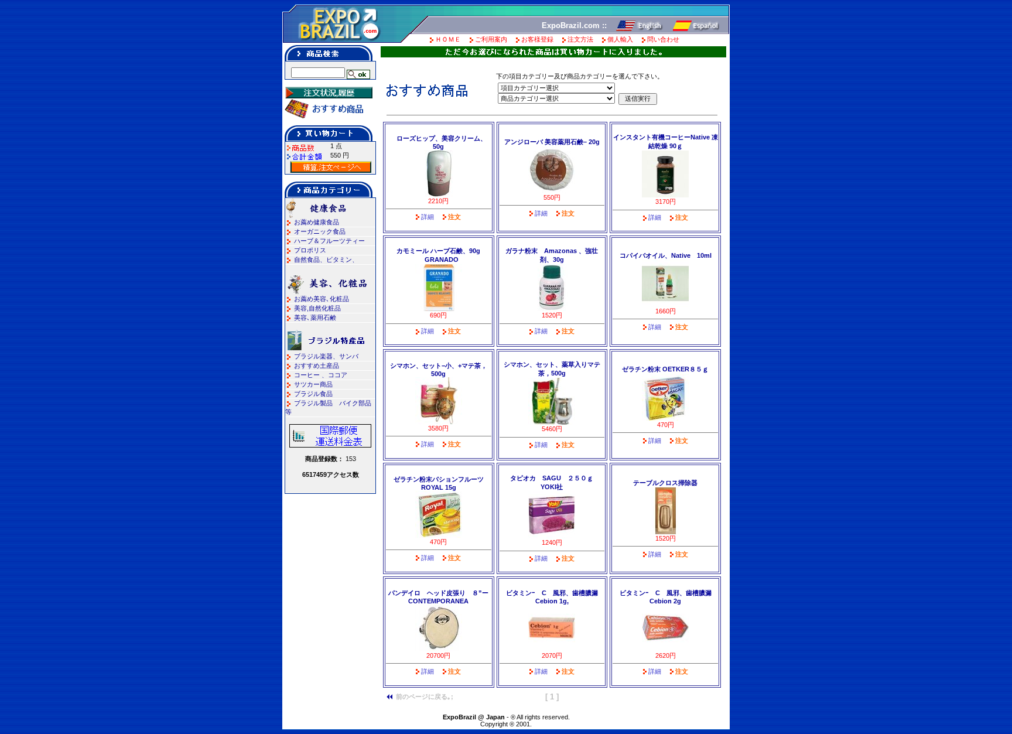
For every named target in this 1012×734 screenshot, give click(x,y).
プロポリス (310, 250)
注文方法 (580, 39)
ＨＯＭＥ (448, 39)
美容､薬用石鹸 (315, 317)
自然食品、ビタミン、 (326, 259)
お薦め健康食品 (316, 222)
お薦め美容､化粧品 (321, 298)
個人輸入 (620, 39)
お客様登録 (537, 39)
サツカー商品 (313, 384)
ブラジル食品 (313, 393)
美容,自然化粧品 (317, 308)
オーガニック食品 (320, 231)
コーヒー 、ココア (320, 374)
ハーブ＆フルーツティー (329, 240)
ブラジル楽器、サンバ (326, 356)
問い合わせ (663, 39)
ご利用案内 (491, 39)
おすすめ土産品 (316, 365)
